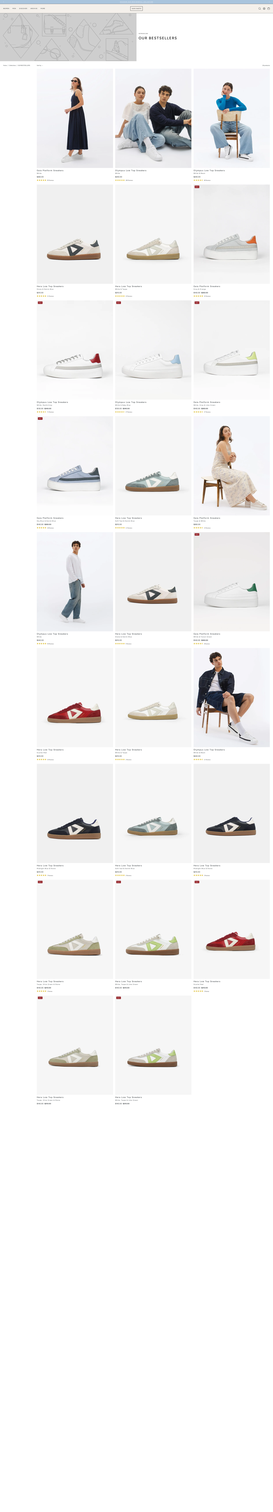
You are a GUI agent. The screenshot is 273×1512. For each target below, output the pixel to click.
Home (5, 65)
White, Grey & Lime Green (205, 405)
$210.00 (40, 293)
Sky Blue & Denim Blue (46, 521)
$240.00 (118, 177)
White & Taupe (121, 289)
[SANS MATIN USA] (136, 9)
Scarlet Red (42, 752)
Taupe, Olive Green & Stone (48, 984)
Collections (12, 65)
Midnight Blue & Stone (46, 868)
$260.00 (40, 177)
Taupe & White (200, 521)
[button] (259, 8)
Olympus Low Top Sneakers (131, 171)
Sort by (39, 65)
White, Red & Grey (44, 405)
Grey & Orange (200, 289)
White (39, 173)
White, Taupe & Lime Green (126, 984)
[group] (136, 2)
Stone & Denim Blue (45, 289)
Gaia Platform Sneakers (50, 171)
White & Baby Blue (123, 405)
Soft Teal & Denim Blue (125, 521)
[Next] (269, 2)
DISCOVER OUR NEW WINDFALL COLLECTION (136, 2)
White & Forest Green (203, 637)
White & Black (199, 173)
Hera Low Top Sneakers (50, 286)
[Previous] (4, 2)
